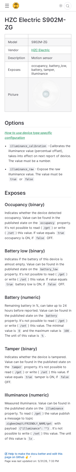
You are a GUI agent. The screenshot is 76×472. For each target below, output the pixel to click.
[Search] (67, 6)
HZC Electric (40, 50)
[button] (7, 6)
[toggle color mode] (61, 6)
